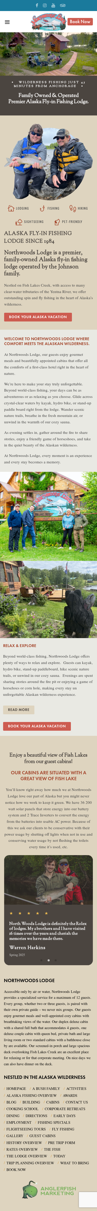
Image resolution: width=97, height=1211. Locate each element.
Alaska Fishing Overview (31, 1095)
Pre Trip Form (61, 1142)
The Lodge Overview (26, 1156)
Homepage (16, 1088)
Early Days (65, 1115)
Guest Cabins (42, 1135)
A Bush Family (46, 1088)
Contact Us (77, 1102)
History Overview (24, 1142)
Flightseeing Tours (26, 1129)
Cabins (52, 1102)
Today (59, 1156)
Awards (70, 1095)
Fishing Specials (54, 1122)
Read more (18, 710)
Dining (12, 1115)
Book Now (80, 21)
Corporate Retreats (65, 1108)
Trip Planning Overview (30, 1162)
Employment (19, 1122)
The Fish (52, 1149)
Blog (11, 1102)
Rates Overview (22, 1149)
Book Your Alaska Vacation (38, 317)
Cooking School (22, 1108)
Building (31, 1102)
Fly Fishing (63, 1129)
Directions (36, 1115)
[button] (41, 960)
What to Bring (74, 1162)
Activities (76, 1088)
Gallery (14, 1135)
